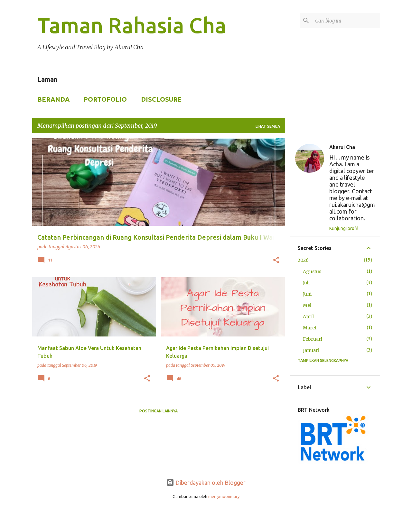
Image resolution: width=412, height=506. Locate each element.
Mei (307, 305)
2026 (303, 260)
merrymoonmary (223, 496)
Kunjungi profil (344, 228)
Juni (307, 294)
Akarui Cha (342, 147)
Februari (312, 339)
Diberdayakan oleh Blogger (210, 482)
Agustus (312, 271)
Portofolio (105, 99)
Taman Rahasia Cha (131, 25)
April (308, 316)
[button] (276, 260)
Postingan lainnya (158, 411)
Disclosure (161, 99)
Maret (309, 328)
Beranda (53, 99)
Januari (311, 350)
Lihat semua (268, 126)
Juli (306, 283)
